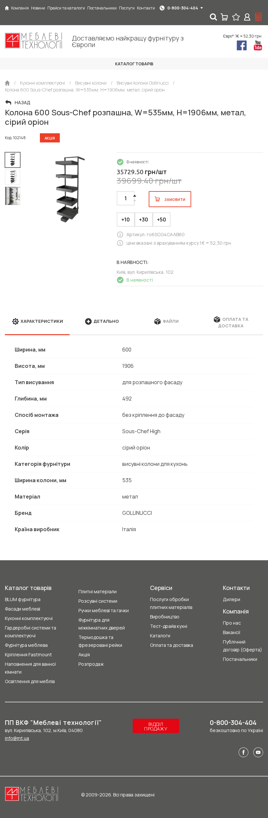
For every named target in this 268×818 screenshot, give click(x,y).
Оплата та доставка (171, 645)
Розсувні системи (97, 601)
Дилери (231, 599)
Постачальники (240, 659)
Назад (22, 102)
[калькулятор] (258, 17)
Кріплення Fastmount (28, 654)
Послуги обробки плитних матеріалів (171, 603)
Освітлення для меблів (30, 681)
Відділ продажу (156, 726)
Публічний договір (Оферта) (242, 646)
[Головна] (7, 8)
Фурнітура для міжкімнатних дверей (101, 624)
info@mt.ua (17, 738)
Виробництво (164, 617)
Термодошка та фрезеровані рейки (100, 641)
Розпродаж (91, 664)
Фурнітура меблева (26, 645)
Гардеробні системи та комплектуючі (30, 632)
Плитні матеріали (97, 591)
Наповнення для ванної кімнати (30, 668)
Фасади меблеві (22, 609)
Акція (84, 654)
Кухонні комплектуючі (29, 618)
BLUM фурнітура (23, 599)
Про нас (232, 623)
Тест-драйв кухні (168, 626)
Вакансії (231, 632)
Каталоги (160, 635)
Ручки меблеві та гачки (103, 610)
